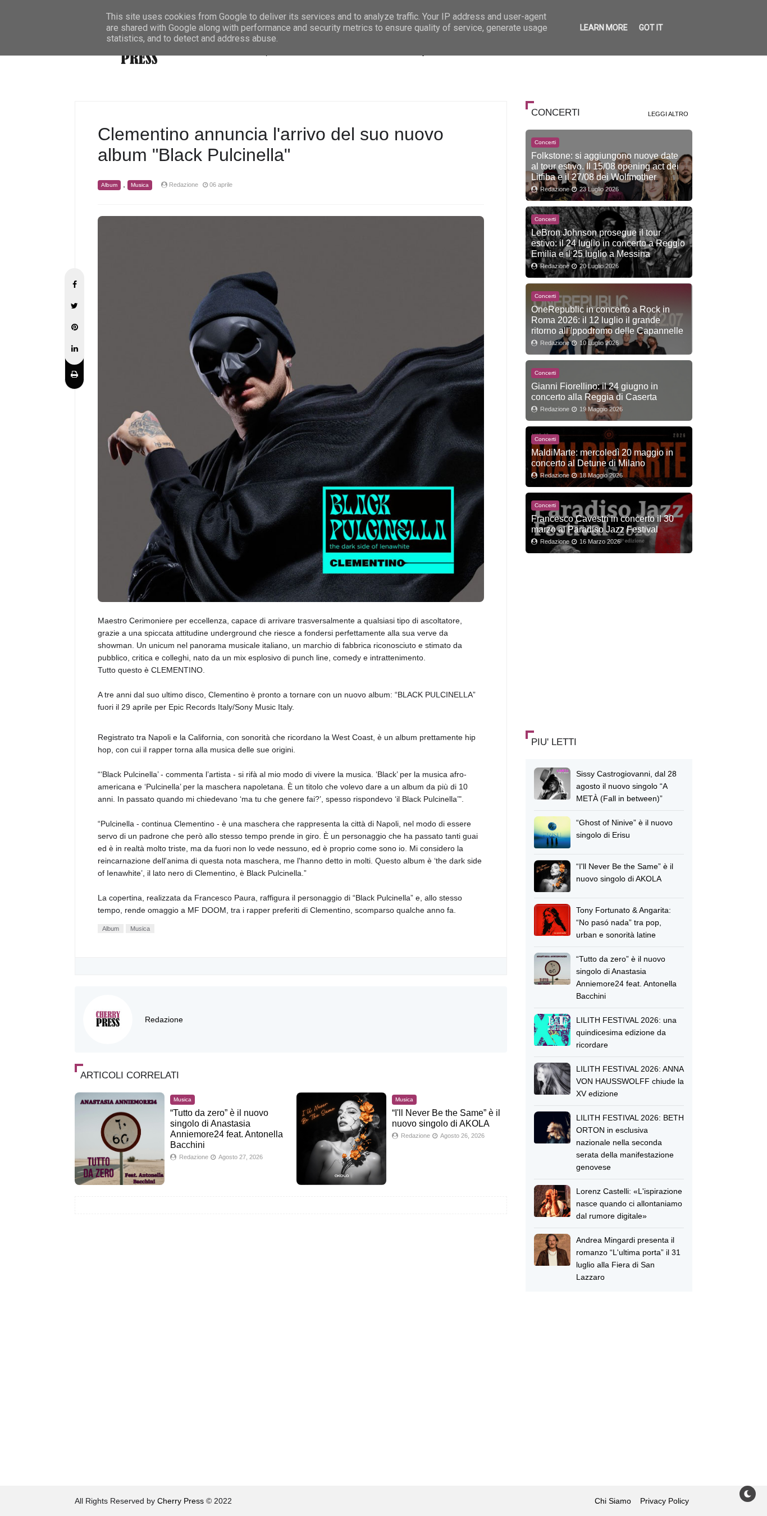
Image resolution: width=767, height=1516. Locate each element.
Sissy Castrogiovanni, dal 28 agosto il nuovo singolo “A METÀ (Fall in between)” (626, 786)
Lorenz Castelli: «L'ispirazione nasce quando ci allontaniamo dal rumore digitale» (629, 1203)
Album (109, 185)
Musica (140, 185)
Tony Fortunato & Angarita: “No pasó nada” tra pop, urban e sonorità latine (623, 922)
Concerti (545, 142)
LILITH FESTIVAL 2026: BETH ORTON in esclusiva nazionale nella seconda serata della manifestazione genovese (630, 1142)
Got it (651, 27)
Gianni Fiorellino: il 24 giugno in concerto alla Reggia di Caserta (594, 391)
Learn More (604, 27)
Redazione (164, 1019)
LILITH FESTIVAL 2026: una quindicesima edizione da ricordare (626, 1032)
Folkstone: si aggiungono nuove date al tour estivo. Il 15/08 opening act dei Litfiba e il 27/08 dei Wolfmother (605, 166)
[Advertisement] (610, 640)
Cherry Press (180, 1500)
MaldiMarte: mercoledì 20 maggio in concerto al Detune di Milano (602, 457)
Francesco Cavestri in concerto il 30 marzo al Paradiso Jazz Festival (602, 523)
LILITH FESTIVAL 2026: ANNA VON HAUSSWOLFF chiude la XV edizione (630, 1081)
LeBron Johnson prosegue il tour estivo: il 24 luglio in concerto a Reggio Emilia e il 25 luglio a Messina (608, 243)
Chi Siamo (613, 1500)
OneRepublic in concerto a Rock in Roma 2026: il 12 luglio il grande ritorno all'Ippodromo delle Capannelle (607, 320)
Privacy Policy (664, 1500)
